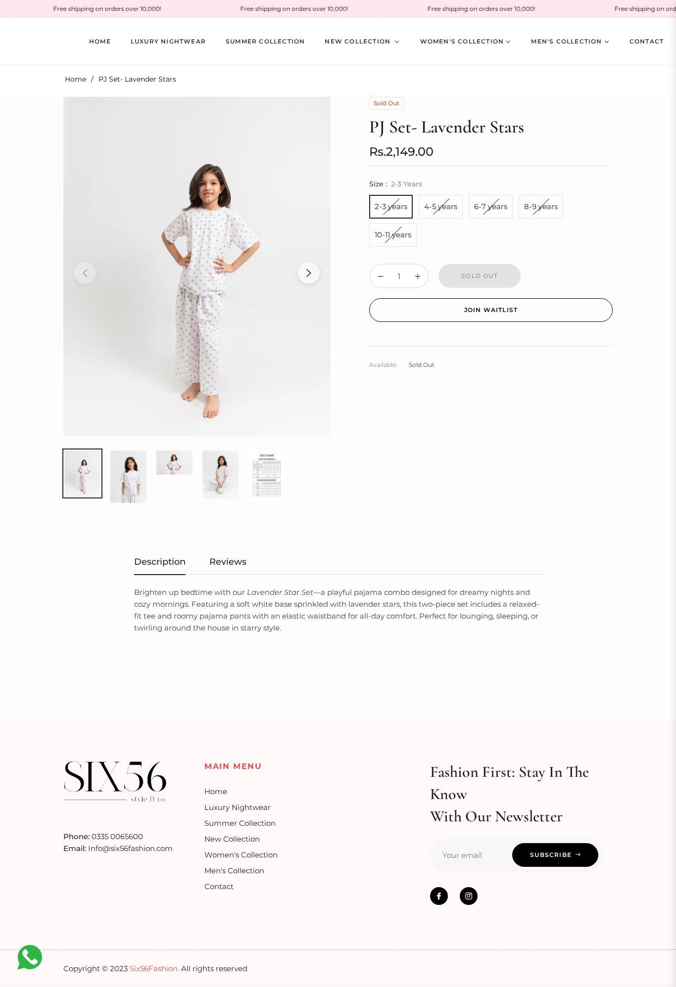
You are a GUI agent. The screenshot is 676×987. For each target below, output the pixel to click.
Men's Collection (234, 870)
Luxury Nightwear (237, 807)
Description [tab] (160, 561)
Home (75, 79)
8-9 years (541, 206)
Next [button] (309, 273)
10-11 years (393, 234)
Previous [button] (85, 273)
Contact (219, 886)
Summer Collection (240, 823)
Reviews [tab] (227, 561)
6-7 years (490, 206)
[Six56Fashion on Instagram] (469, 896)
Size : (395, 183)
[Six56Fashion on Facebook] (439, 896)
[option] (197, 267)
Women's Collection (241, 854)
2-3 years (391, 206)
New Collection (232, 839)
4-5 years (440, 206)
